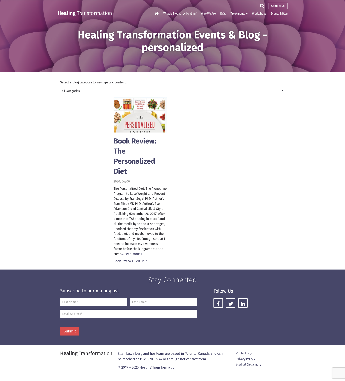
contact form (196, 359)
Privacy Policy (244, 359)
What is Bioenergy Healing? (180, 13)
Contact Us (277, 6)
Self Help (140, 261)
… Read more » (131, 254)
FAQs (223, 13)
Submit (70, 331)
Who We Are (208, 13)
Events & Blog (279, 13)
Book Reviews (123, 261)
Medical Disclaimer (247, 364)
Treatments (237, 13)
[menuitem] (278, 6)
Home (157, 13)
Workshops (259, 13)
